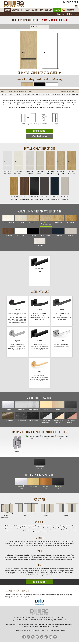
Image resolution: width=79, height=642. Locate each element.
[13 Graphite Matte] (46, 231)
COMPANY (48, 10)
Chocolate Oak (24, 198)
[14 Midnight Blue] (58, 231)
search (76, 6)
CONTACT (70, 10)
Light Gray (65, 198)
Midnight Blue (55, 198)
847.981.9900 (70, 2)
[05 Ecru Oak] (21, 218)
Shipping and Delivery (58, 630)
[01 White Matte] (21, 231)
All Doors (45, 27)
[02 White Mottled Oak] (8, 218)
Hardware (68, 624)
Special (57, 10)
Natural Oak (50, 173)
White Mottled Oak (18, 173)
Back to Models (36, 27)
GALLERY (35, 10)
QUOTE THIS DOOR (39, 131)
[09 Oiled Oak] (71, 218)
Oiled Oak (14, 198)
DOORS (7, 10)
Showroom (60, 617)
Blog (31, 626)
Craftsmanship (11, 624)
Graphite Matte (44, 198)
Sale (63, 10)
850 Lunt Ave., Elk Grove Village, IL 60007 (29, 619)
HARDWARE (25, 10)
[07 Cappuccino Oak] (46, 218)
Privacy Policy (45, 630)
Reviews (43, 626)
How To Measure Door (25, 624)
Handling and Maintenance (44, 624)
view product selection (64, 14)
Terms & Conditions (32, 630)
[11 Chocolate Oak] (8, 231)
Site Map (55, 626)
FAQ (41, 10)
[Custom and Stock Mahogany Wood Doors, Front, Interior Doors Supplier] (15, 4)
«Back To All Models (39, 136)
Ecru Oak (40, 173)
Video (36, 626)
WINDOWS (15, 10)
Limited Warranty (19, 630)
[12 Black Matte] (33, 231)
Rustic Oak (71, 173)
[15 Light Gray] (71, 231)
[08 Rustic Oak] (58, 218)
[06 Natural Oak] (33, 218)
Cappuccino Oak (61, 173)
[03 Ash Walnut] (39, 241)
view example (20, 486)
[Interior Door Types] (39, 517)
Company (24, 626)
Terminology (59, 624)
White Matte (7, 173)
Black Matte (34, 198)
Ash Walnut (30, 173)
